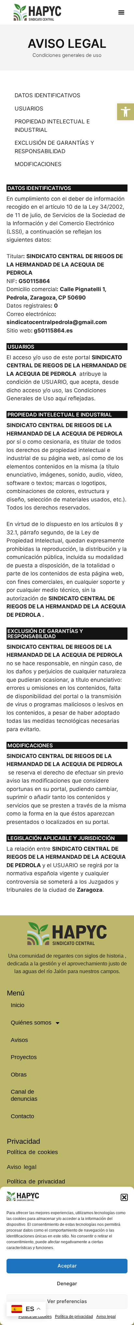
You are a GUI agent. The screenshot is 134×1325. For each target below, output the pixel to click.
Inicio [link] (17, 1005)
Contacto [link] (22, 1116)
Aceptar (67, 1266)
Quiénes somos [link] (31, 1022)
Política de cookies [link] (32, 1152)
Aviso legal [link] (106, 1316)
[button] (124, 1197)
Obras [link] (19, 1074)
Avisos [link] (19, 1040)
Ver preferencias (67, 1301)
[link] (125, 111)
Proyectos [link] (24, 1057)
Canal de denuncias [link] (24, 1095)
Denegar (67, 1283)
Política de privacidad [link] (74, 1316)
